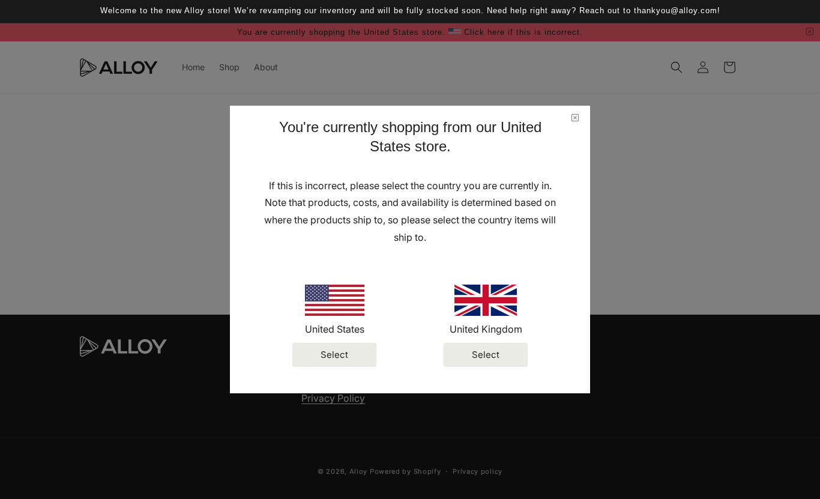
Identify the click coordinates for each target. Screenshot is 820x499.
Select (334, 354)
